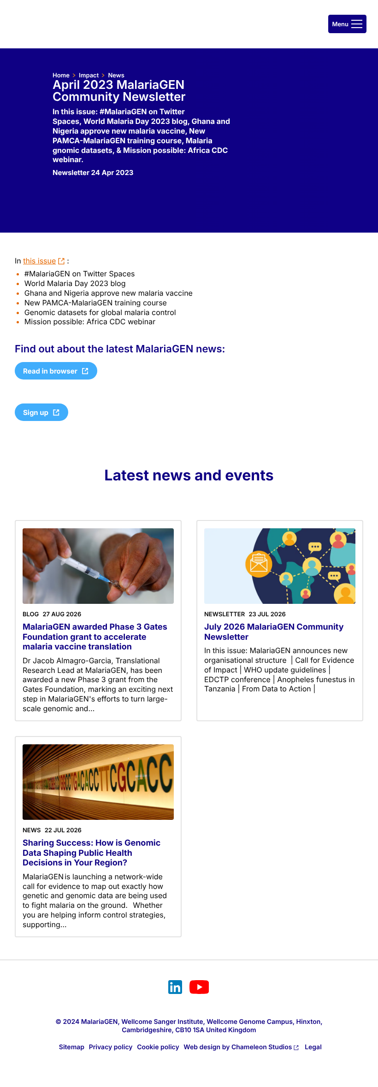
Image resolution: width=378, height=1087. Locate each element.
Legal (313, 1047)
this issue (39, 260)
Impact (89, 75)
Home (61, 75)
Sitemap (71, 1047)
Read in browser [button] (50, 371)
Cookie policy (158, 1047)
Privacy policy (111, 1047)
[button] (347, 24)
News (116, 75)
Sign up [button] (35, 412)
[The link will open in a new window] (175, 988)
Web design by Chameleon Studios (237, 1047)
